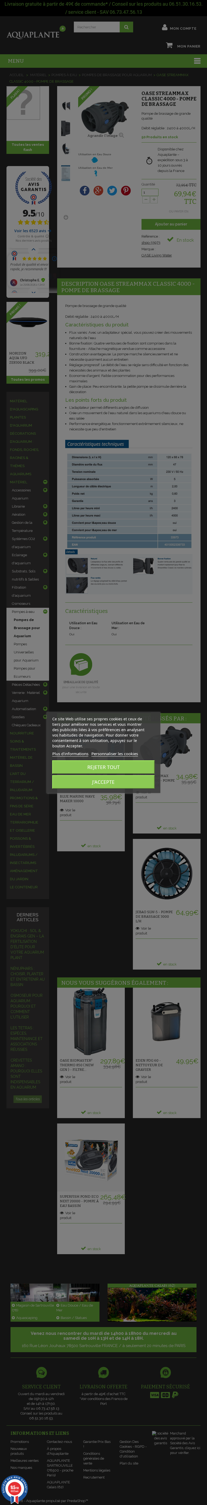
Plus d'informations (70, 753)
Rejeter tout (103, 767)
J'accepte (103, 782)
